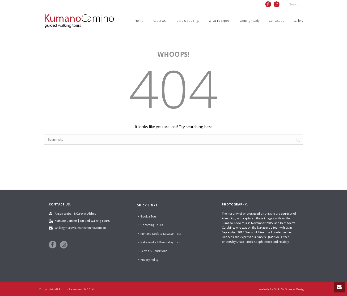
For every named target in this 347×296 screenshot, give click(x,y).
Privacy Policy (149, 260)
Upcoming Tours (151, 225)
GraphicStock (263, 242)
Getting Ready (249, 20)
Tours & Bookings (187, 20)
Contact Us (276, 20)
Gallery (298, 20)
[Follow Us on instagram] (64, 245)
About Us (159, 20)
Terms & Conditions (153, 251)
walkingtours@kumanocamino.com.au (80, 228)
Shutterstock (244, 242)
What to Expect (219, 20)
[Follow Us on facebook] (52, 245)
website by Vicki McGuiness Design (282, 289)
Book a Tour (148, 216)
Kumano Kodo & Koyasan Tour (161, 234)
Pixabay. (284, 242)
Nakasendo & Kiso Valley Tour (160, 242)
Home (139, 20)
